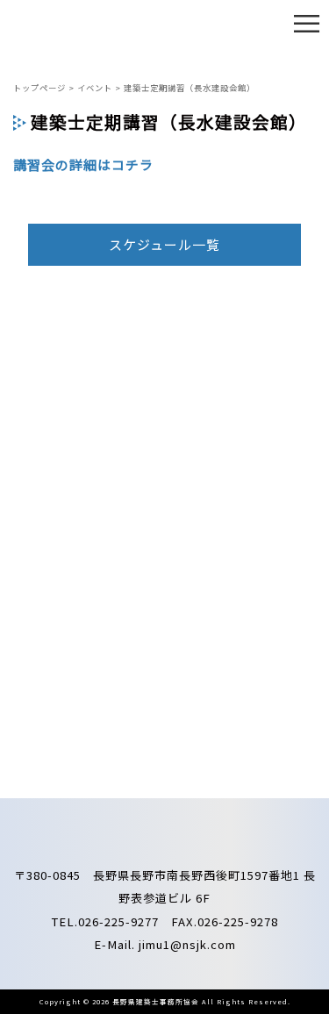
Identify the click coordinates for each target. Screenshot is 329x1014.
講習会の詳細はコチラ (83, 164)
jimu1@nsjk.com (187, 944)
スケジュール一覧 (164, 244)
